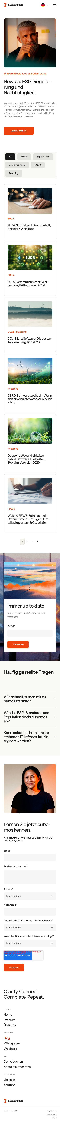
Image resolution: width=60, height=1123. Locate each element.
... (32, 541)
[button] (54, 5)
